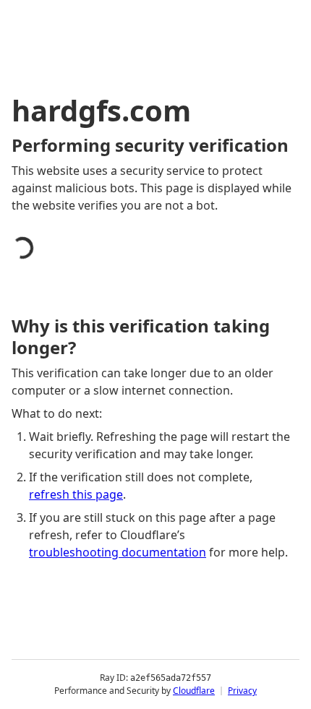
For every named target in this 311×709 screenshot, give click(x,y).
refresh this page (76, 494)
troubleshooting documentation (117, 552)
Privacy (242, 690)
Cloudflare (194, 690)
